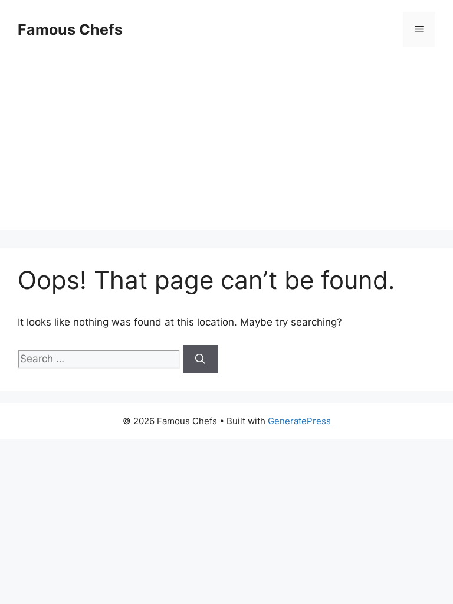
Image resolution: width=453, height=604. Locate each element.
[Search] (200, 359)
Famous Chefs (70, 29)
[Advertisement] (226, 147)
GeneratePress (299, 420)
